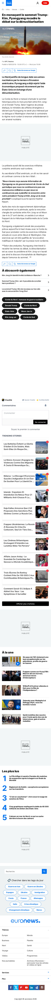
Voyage (5, 951)
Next (4, 946)
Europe (5, 935)
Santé (29, 946)
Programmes (32, 956)
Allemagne (38, 898)
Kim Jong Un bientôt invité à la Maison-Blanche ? (21, 275)
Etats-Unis (9, 311)
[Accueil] (2, 9)
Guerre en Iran (14, 887)
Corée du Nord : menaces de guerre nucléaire (24, 299)
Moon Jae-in (26, 311)
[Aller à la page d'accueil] (9, 3)
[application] (25, 40)
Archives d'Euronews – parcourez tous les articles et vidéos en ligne (37, 963)
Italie (15, 904)
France (23, 898)
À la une (7, 652)
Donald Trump (11, 305)
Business (5, 940)
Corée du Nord (30, 305)
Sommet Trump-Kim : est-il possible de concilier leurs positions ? (21, 282)
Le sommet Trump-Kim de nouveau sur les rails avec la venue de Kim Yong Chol (21, 290)
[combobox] (25, 871)
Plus (4, 979)
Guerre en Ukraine (35, 887)
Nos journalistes (8, 961)
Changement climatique (19, 910)
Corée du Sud (29, 317)
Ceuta (10, 898)
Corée (22, 9)
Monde (14, 9)
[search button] (44, 871)
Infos (8, 9)
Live (45, 3)
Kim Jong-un (10, 317)
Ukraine (24, 892)
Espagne (10, 892)
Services (5, 972)
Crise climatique (31, 904)
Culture (30, 951)
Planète (30, 940)
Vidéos (4, 956)
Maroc (39, 910)
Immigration (40, 892)
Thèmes (5, 930)
